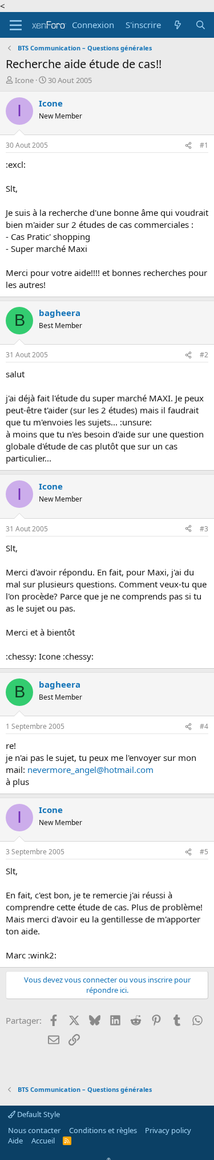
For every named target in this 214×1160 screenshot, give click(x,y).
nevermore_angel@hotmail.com (90, 769)
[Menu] (15, 25)
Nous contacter (34, 1130)
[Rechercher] (200, 24)
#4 (204, 726)
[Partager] (188, 145)
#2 (204, 355)
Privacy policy (168, 1130)
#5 (204, 852)
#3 (204, 529)
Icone (24, 80)
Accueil (43, 1140)
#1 (204, 145)
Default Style (37, 1114)
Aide (15, 1140)
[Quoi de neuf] (178, 24)
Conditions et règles (103, 1130)
